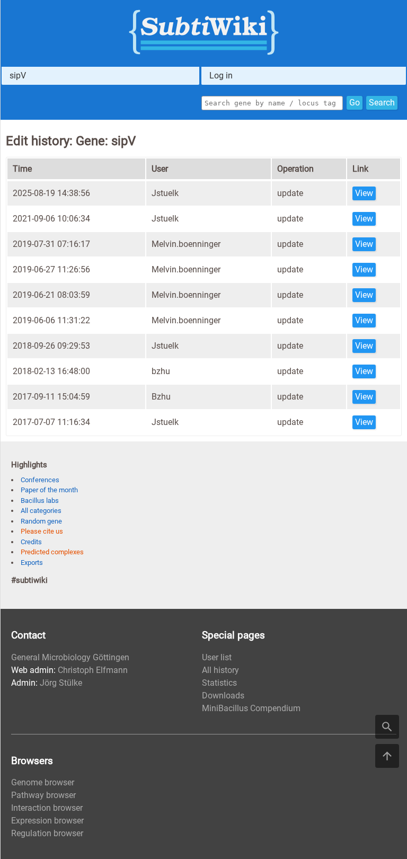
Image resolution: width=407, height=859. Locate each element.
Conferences (40, 480)
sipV (18, 75)
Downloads (223, 695)
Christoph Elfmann (93, 670)
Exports (32, 562)
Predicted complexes (52, 552)
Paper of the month (49, 490)
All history (220, 670)
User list (217, 657)
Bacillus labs (40, 500)
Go (354, 103)
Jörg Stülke (61, 683)
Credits (31, 542)
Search (382, 103)
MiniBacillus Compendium (251, 708)
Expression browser (47, 821)
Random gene (41, 521)
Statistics (219, 683)
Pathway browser (43, 795)
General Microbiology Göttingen (70, 657)
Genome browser (42, 782)
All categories (41, 511)
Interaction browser (47, 808)
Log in (221, 75)
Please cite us (42, 531)
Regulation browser (47, 833)
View (364, 193)
